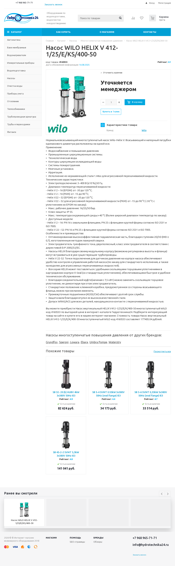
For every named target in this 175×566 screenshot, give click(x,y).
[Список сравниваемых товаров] (133, 19)
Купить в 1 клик (111, 111)
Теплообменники (16, 109)
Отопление (13, 101)
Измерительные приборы (20, 63)
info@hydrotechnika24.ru (151, 544)
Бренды (98, 537)
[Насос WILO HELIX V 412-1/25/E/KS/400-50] (72, 97)
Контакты (149, 32)
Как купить (63, 32)
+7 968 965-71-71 (24, 2)
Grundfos (52, 342)
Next (168, 494)
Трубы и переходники (18, 124)
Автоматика (13, 40)
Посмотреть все (162, 351)
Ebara (84, 342)
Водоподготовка (16, 70)
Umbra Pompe (98, 342)
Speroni (64, 342)
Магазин (51, 537)
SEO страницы (77, 542)
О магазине (107, 32)
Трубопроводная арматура (21, 116)
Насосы (11, 78)
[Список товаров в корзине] (159, 20)
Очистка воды (14, 86)
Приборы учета (15, 93)
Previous (162, 494)
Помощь (75, 537)
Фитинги (11, 132)
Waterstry (115, 342)
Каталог (16, 32)
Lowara (74, 342)
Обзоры (97, 542)
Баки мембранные (16, 47)
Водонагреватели (16, 55)
